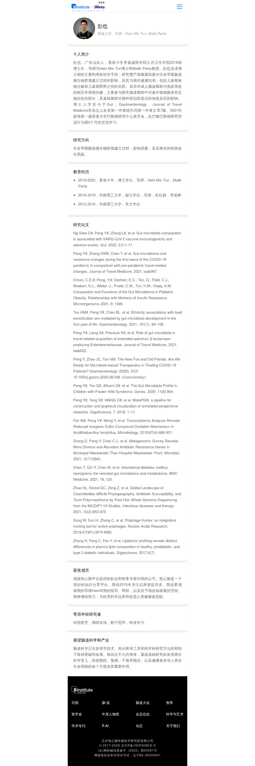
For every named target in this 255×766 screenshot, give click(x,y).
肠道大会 (143, 702)
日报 (74, 702)
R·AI (105, 725)
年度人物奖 (110, 713)
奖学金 (76, 713)
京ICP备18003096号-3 (138, 745)
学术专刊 (78, 725)
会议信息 (143, 713)
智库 (169, 702)
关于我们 (173, 725)
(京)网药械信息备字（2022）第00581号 (127, 750)
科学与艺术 (175, 713)
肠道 (106, 702)
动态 (139, 725)
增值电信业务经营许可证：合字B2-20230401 (127, 755)
